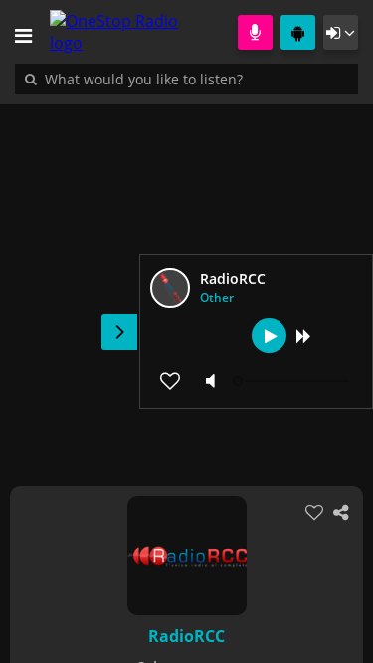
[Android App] (297, 32)
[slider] (293, 381)
